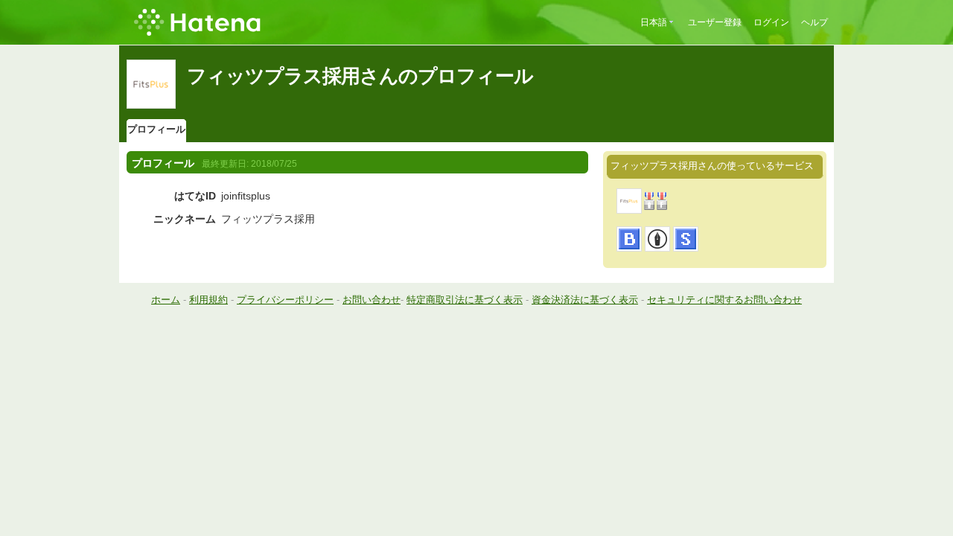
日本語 (653, 22)
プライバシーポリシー (285, 299)
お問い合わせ (371, 299)
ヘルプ (814, 22)
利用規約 (208, 299)
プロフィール (156, 129)
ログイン (771, 22)
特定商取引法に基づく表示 (465, 299)
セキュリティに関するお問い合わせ (724, 299)
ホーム (165, 299)
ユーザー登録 (715, 22)
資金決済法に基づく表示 (585, 299)
